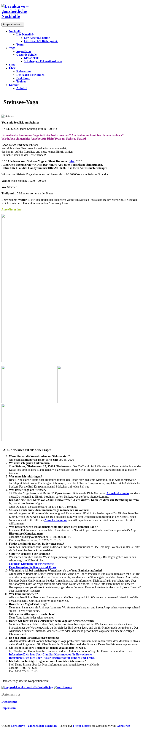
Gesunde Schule (26, 54)
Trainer (21, 81)
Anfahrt (21, 88)
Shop (12, 64)
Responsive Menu (12, 24)
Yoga (12, 47)
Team (19, 44)
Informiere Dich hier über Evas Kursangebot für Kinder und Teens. (52, 657)
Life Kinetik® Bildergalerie (41, 41)
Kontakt (14, 84)
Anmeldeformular (118, 493)
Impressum (8, 708)
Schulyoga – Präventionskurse (43, 61)
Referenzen (23, 71)
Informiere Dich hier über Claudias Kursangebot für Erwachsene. (50, 654)
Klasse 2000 (31, 58)
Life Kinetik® (25, 34)
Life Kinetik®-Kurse (37, 37)
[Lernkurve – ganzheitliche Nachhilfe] (20, 16)
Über (12, 68)
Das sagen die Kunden (30, 74)
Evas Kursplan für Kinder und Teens (32, 567)
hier (71, 161)
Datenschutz (9, 701)
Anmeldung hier (11, 209)
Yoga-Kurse (23, 51)
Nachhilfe (15, 31)
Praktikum (23, 78)
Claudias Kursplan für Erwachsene (31, 563)
